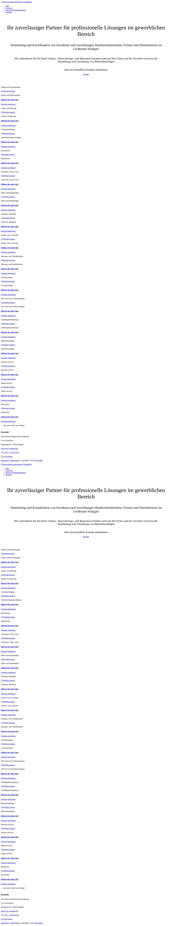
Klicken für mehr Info (9, 100)
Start (7, 6)
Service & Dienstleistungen (16, 10)
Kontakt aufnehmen (8, 104)
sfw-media (38, 460)
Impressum (5, 460)
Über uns (9, 8)
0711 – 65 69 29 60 (11, 452)
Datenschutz (14, 460)
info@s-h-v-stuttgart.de (9, 448)
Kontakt (9, 12)
